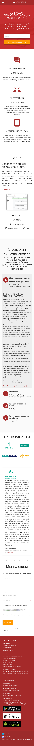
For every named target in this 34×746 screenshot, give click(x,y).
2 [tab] (6, 464)
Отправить (8, 622)
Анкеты (18, 158)
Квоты (18, 220)
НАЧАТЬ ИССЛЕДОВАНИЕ (17, 42)
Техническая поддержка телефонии (19, 417)
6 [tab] (17, 464)
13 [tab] (9, 560)
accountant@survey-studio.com (12, 695)
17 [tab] (19, 560)
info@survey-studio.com (10, 685)
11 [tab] (30, 464)
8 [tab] (22, 464)
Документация (7, 647)
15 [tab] (14, 560)
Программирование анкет (17, 405)
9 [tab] (25, 464)
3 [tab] (9, 464)
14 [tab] (12, 560)
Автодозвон (18, 224)
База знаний (6, 643)
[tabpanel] (9, 452)
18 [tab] (22, 560)
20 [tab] (27, 560)
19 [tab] (25, 560)
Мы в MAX (7, 737)
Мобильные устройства (18, 228)
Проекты (18, 216)
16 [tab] (17, 560)
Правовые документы (9, 645)
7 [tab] (19, 464)
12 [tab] (6, 560)
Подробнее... (7, 189)
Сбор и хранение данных (19, 278)
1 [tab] (4, 464)
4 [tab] (12, 464)
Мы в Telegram (8, 734)
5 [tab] (14, 464)
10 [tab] (27, 464)
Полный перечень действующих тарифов (15, 386)
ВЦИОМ (10, 552)
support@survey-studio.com (11, 690)
